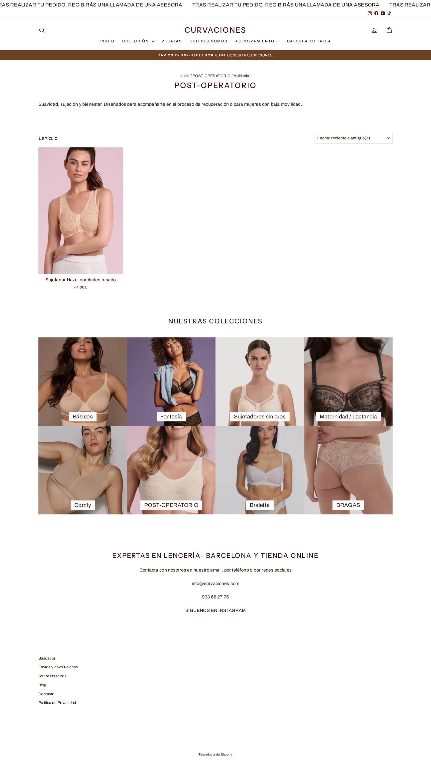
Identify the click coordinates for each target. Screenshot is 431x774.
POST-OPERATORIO (212, 76)
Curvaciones (215, 30)
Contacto (46, 694)
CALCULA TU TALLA (309, 41)
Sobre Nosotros (52, 676)
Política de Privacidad (57, 703)
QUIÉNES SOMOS (209, 41)
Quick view (80, 268)
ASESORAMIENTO (255, 41)
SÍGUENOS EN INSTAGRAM (215, 610)
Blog (42, 685)
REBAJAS (172, 41)
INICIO (107, 41)
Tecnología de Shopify (215, 754)
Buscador (47, 658)
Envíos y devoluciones (58, 667)
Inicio (185, 76)
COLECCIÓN (136, 41)
